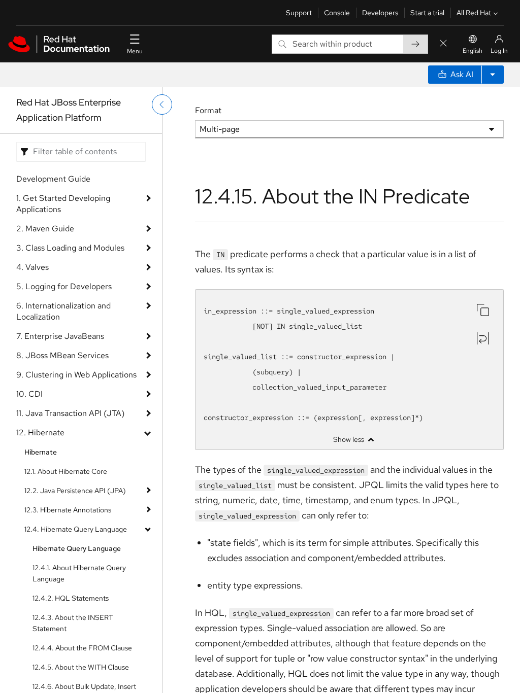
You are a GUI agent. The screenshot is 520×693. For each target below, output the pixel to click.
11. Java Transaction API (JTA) (70, 413)
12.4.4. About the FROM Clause (82, 647)
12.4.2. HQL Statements (70, 598)
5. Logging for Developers (64, 286)
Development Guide (53, 179)
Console (337, 12)
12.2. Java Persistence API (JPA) (75, 490)
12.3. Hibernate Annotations (67, 509)
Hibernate (40, 452)
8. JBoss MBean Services (62, 355)
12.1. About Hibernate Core (65, 471)
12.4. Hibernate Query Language (75, 529)
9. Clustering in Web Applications (76, 374)
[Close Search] (443, 44)
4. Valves (32, 267)
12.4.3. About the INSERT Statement (72, 623)
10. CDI (29, 394)
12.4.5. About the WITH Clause (80, 667)
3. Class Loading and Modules (70, 247)
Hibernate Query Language (76, 548)
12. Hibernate (40, 432)
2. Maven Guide (45, 228)
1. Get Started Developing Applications (63, 204)
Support (299, 12)
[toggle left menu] (162, 104)
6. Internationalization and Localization (63, 311)
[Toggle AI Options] (492, 74)
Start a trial (427, 12)
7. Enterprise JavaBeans (60, 336)
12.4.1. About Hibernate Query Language (79, 573)
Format (208, 110)
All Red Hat (474, 12)
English (472, 51)
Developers (380, 12)
